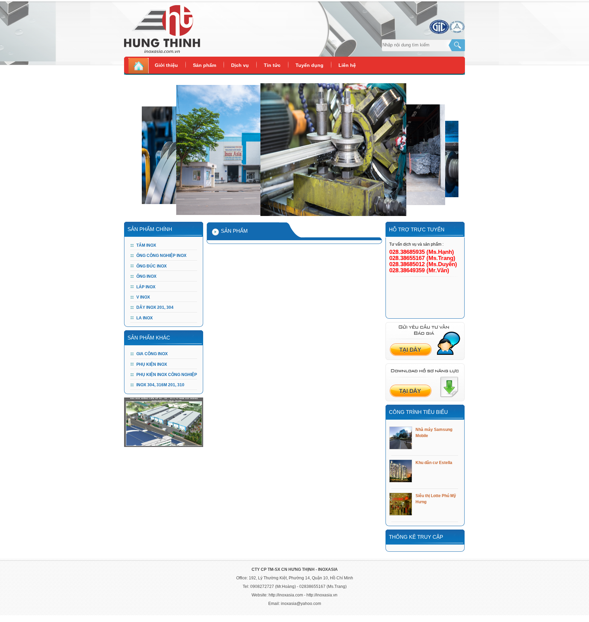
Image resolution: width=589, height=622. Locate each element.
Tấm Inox (146, 245)
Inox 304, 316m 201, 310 (160, 384)
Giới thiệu (166, 65)
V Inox (143, 297)
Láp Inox (145, 287)
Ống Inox (146, 276)
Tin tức (272, 65)
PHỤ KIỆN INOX (151, 364)
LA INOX (144, 318)
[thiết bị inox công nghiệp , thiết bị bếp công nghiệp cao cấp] (209, 30)
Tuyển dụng (309, 65)
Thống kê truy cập (416, 537)
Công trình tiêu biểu (418, 412)
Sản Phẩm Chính (149, 229)
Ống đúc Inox (151, 266)
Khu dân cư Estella (434, 462)
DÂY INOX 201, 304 (154, 307)
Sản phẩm (204, 65)
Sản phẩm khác (148, 338)
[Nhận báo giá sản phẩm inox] (425, 358)
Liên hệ (347, 65)
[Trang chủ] (139, 66)
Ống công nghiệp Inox (161, 255)
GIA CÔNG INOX (152, 353)
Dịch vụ (240, 65)
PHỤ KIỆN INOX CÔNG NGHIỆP (166, 374)
